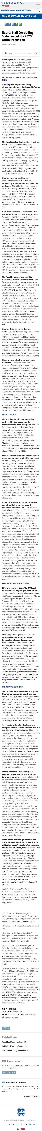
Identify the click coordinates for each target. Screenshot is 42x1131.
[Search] (38, 10)
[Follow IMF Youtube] (15, 3)
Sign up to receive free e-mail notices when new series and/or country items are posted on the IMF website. (20, 1089)
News (5, 1028)
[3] (18, 230)
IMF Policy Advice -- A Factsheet (13, 1046)
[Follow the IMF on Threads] (12, 3)
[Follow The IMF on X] (2, 3)
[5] (3, 671)
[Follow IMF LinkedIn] (7, 3)
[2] (3, 207)
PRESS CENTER (8, 1072)
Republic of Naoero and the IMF (14, 1041)
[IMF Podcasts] (30, 1124)
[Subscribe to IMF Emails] (21, 3)
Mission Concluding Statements (14, 1050)
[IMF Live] (21, 1127)
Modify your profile (31, 1097)
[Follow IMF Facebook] (4, 3)
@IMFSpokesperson (12, 1017)
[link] (6, 24)
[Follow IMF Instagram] (9, 3)
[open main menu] (38, 5)
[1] (38, 113)
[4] (13, 521)
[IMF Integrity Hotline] (23, 3)
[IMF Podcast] (18, 3)
